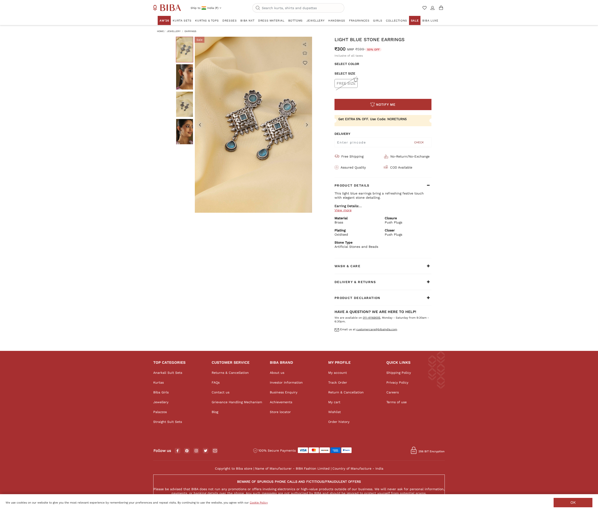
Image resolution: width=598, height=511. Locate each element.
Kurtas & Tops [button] (207, 20)
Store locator (280, 412)
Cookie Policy (259, 502)
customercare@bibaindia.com (376, 329)
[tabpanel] (253, 125)
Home (160, 31)
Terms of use (396, 402)
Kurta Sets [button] (182, 20)
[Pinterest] (187, 451)
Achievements (281, 402)
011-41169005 (371, 317)
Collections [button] (396, 20)
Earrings (190, 31)
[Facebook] (177, 451)
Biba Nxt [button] (247, 20)
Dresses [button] (229, 20)
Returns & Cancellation (230, 372)
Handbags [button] (336, 20)
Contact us (220, 392)
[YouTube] (215, 451)
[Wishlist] (304, 62)
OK (573, 502)
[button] (432, 10)
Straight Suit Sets (167, 422)
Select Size (345, 73)
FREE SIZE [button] (346, 83)
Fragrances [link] (359, 20)
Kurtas (158, 382)
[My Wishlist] (425, 10)
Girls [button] (377, 20)
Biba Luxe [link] (430, 20)
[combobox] (298, 8)
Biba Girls (161, 392)
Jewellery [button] (315, 20)
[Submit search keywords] (258, 8)
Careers (392, 392)
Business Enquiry (283, 392)
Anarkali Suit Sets (167, 372)
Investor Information (286, 382)
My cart (334, 402)
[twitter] (205, 451)
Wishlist (334, 412)
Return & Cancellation (346, 392)
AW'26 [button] (164, 20)
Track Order (337, 382)
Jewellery (174, 31)
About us (277, 372)
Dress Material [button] (271, 20)
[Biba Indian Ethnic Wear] (167, 7)
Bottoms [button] (295, 20)
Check (419, 142)
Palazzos (160, 412)
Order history (338, 422)
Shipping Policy (398, 372)
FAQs (216, 382)
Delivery (342, 134)
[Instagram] (196, 451)
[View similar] (304, 53)
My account (337, 372)
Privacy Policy (397, 382)
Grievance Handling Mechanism (237, 402)
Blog (215, 412)
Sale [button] (415, 20)
